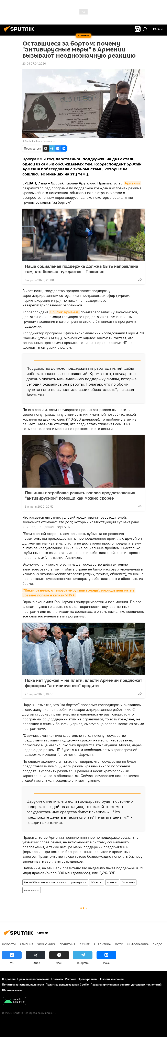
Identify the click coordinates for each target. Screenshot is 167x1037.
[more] (140, 280)
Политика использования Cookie (67, 984)
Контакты (57, 979)
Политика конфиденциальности (23, 984)
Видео (158, 944)
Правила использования (33, 979)
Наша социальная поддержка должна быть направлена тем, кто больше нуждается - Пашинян (81, 268)
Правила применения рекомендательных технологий (126, 984)
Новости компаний (111, 979)
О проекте (9, 979)
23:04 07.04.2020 (34, 63)
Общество (96, 882)
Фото (119, 944)
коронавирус (31, 890)
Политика (67, 944)
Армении (132, 183)
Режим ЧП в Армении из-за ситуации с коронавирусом (55, 882)
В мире (84, 944)
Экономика (128, 882)
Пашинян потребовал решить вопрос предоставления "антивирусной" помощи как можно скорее (80, 495)
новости (9, 944)
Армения (112, 882)
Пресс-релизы (87, 979)
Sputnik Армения (64, 312)
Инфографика (138, 944)
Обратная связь (12, 990)
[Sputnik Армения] (20, 32)
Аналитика (102, 944)
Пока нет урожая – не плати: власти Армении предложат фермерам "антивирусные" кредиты (83, 683)
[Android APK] (14, 1001)
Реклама (70, 979)
